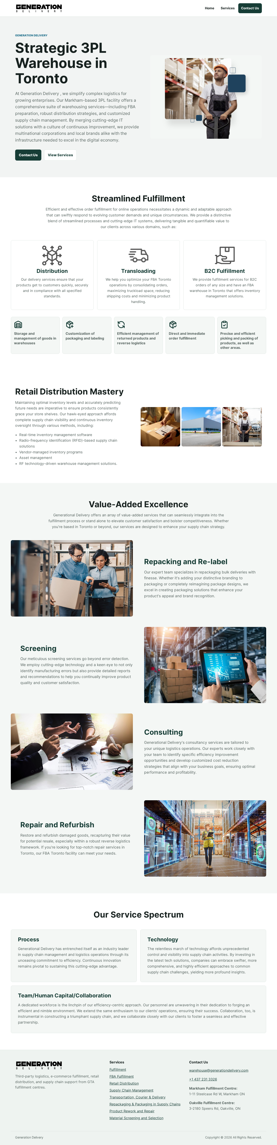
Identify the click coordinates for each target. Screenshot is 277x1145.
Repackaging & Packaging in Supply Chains (145, 1104)
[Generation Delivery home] (39, 8)
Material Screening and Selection (136, 1118)
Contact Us (250, 8)
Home (209, 8)
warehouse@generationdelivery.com (218, 1070)
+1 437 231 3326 (203, 1079)
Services (228, 8)
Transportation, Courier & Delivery (138, 1097)
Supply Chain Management (131, 1090)
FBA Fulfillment (122, 1076)
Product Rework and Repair (132, 1111)
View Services (60, 155)
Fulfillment (118, 1069)
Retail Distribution (124, 1083)
